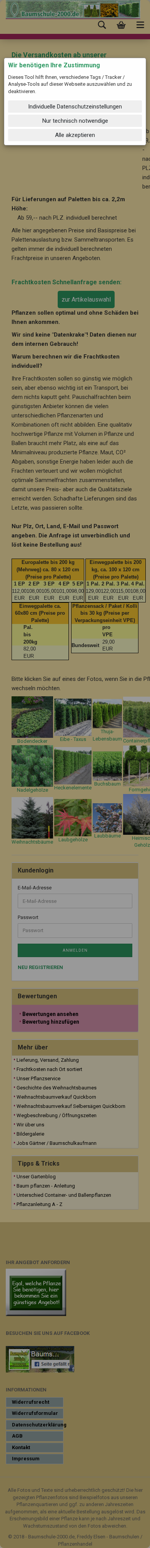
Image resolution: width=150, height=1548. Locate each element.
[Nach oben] (128, 1536)
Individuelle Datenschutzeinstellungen (75, 106)
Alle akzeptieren (75, 135)
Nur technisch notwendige (75, 120)
